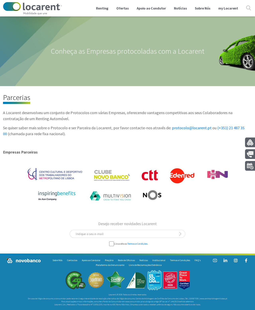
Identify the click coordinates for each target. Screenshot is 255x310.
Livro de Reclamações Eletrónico (145, 264)
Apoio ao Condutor (91, 260)
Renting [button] (102, 8)
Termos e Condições (137, 243)
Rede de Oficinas (126, 260)
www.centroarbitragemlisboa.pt (213, 298)
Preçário (109, 260)
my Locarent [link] (228, 8)
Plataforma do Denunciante (110, 264)
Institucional (158, 260)
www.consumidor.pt (133, 301)
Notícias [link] (180, 8)
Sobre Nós (57, 260)
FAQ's (198, 260)
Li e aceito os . (131, 243)
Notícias (143, 260)
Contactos (72, 260)
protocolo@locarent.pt (192, 127)
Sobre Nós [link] (202, 8)
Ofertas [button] (122, 8)
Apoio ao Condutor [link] (151, 8)
